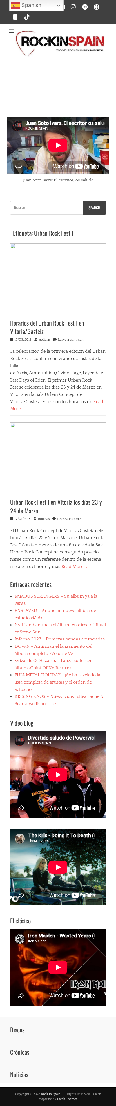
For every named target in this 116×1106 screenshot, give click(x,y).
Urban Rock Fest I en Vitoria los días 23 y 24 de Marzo (56, 506)
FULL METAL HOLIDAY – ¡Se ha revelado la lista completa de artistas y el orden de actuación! (57, 682)
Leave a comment (71, 340)
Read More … (74, 566)
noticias (44, 340)
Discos (17, 1029)
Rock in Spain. (51, 1094)
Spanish (30, 5)
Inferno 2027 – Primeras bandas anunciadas (60, 639)
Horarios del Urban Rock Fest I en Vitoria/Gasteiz (47, 327)
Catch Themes (67, 1099)
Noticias (19, 1074)
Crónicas (19, 1051)
